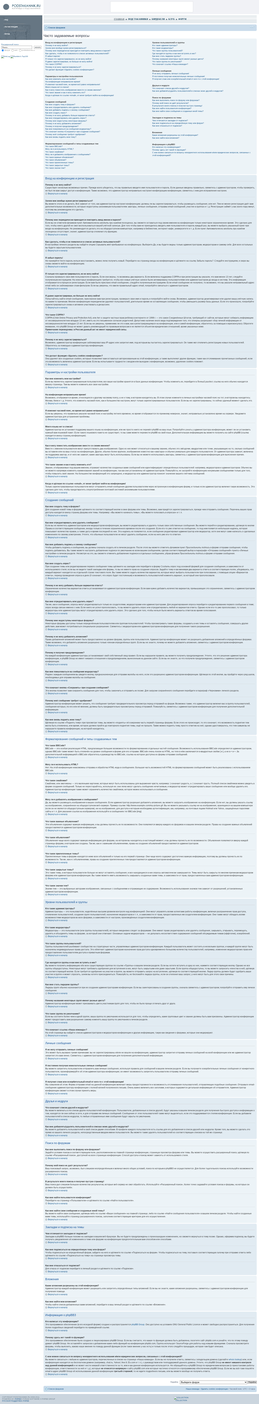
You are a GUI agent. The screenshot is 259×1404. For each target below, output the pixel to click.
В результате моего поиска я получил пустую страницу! (177, 106)
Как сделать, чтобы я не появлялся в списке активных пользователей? (77, 53)
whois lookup (235, 1359)
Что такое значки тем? (55, 168)
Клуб (171, 19)
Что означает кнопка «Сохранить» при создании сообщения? (72, 131)
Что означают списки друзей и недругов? (170, 88)
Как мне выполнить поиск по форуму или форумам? (175, 100)
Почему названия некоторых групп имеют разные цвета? (178, 59)
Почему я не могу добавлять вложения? (63, 123)
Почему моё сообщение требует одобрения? (65, 134)
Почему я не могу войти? (56, 45)
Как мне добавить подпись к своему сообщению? (67, 110)
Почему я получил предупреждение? (61, 126)
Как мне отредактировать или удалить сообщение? (68, 107)
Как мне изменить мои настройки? (60, 79)
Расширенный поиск (9, 44)
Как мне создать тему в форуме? (60, 104)
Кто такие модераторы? (162, 48)
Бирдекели (158, 19)
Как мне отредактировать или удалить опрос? (65, 118)
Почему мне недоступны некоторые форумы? (66, 121)
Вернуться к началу (57, 193)
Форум (182, 19)
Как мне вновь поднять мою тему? (60, 137)
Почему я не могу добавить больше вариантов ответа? (70, 115)
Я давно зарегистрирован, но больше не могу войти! (68, 62)
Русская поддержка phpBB (15, 1401)
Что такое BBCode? (54, 146)
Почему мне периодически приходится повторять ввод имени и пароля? (77, 51)
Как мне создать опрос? (56, 113)
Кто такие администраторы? (164, 45)
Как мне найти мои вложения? (165, 138)
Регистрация (11, 27)
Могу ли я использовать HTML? (59, 149)
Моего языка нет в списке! (57, 87)
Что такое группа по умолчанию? (167, 62)
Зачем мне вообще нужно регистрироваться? (65, 48)
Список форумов (56, 28)
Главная (119, 19)
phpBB (18, 1399)
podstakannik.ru (28, 50)
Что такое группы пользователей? (167, 51)
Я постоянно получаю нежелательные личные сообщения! (178, 76)
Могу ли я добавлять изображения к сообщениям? (67, 154)
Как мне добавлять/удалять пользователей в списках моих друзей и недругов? (187, 91)
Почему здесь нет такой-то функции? (169, 150)
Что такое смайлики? (54, 152)
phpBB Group (137, 1324)
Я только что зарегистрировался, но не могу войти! (68, 59)
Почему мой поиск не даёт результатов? (170, 103)
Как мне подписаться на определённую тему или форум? (178, 123)
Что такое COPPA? (53, 64)
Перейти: (174, 1382)
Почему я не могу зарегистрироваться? (63, 67)
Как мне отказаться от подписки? (167, 126)
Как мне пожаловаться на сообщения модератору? (68, 129)
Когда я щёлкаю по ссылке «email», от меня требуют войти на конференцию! (79, 95)
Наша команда (192, 1389)
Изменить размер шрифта (252, 26)
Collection (181, 1400)
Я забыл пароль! (52, 56)
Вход (7, 34)
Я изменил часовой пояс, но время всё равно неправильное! (72, 84)
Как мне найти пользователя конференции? (171, 108)
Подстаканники (138, 19)
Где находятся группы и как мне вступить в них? (174, 53)
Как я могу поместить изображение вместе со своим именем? (73, 90)
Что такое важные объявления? (59, 157)
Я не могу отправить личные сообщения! (170, 73)
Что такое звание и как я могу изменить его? (65, 92)
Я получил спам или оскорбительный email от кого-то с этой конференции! (185, 79)
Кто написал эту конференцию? (166, 147)
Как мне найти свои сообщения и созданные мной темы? (178, 111)
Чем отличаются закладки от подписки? (170, 120)
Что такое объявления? (55, 160)
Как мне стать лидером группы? (166, 56)
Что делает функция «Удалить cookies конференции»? (69, 70)
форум (7, 50)
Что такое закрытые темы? (57, 165)
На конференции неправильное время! (62, 82)
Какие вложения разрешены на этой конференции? (175, 135)
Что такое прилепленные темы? (59, 162)
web (16, 50)
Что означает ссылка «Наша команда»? (170, 64)
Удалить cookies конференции (214, 1389)
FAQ (6, 20)
